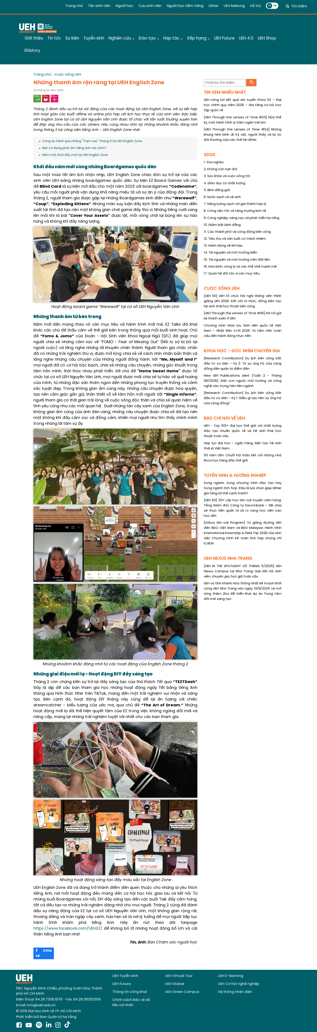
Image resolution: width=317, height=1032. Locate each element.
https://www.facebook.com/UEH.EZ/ (67, 929)
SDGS (209, 155)
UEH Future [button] (224, 38)
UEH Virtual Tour (179, 976)
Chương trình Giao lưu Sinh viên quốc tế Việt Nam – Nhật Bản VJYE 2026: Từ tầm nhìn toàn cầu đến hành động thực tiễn (242, 331)
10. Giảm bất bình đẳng (222, 225)
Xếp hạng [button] (197, 38)
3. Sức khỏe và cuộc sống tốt (227, 176)
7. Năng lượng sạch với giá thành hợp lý (235, 204)
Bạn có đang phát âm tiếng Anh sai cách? (74, 148)
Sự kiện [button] (72, 38)
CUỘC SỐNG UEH (222, 288)
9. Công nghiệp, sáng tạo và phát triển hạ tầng (241, 218)
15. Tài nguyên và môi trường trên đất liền (237, 260)
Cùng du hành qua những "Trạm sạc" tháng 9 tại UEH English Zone (92, 141)
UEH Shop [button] (267, 38)
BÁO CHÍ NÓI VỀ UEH (224, 418)
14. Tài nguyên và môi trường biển (230, 252)
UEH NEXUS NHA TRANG (228, 558)
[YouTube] (30, 1025)
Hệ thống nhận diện (235, 992)
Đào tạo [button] (147, 38)
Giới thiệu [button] (34, 38)
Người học (124, 6)
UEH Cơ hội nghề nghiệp (238, 984)
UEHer (213, 6)
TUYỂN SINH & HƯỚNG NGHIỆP (235, 475)
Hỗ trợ (255, 6)
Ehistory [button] (32, 51)
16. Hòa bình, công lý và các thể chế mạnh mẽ (240, 266)
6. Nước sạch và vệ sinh (222, 197)
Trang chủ (74, 6)
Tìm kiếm (299, 6)
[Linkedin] (49, 1025)
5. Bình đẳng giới (217, 190)
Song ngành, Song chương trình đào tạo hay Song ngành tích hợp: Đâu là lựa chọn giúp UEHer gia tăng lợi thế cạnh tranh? (242, 488)
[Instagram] (58, 1025)
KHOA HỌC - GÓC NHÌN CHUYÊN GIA (242, 351)
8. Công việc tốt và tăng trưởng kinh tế (235, 211)
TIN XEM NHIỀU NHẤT (225, 92)
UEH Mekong (234, 6)
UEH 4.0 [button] (246, 38)
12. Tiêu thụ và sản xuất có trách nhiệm (235, 239)
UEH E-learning (230, 976)
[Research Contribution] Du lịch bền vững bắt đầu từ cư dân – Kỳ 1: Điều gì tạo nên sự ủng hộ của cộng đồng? (242, 398)
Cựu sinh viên (150, 6)
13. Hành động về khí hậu (223, 245)
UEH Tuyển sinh (125, 976)
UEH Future (121, 984)
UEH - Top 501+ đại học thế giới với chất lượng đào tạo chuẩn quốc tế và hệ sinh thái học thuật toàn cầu (242, 431)
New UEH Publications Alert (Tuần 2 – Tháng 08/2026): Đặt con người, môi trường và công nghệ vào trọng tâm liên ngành (242, 381)
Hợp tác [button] (171, 38)
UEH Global (174, 984)
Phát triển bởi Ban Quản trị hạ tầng (46, 1017)
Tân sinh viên (99, 6)
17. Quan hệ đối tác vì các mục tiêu (232, 273)
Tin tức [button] (54, 38)
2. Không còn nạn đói (220, 169)
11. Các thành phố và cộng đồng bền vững (237, 232)
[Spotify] (40, 1025)
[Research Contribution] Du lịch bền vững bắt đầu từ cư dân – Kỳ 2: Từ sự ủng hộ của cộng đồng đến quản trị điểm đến (242, 364)
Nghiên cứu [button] (120, 38)
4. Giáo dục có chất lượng (224, 183)
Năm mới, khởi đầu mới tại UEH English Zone (75, 155)
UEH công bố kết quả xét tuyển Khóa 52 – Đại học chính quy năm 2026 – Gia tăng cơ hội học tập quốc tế (242, 105)
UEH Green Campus (182, 992)
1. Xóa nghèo (214, 162)
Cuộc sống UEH (68, 74)
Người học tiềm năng (185, 6)
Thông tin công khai (129, 992)
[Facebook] (20, 1025)
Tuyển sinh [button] (93, 38)
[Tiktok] (67, 1025)
